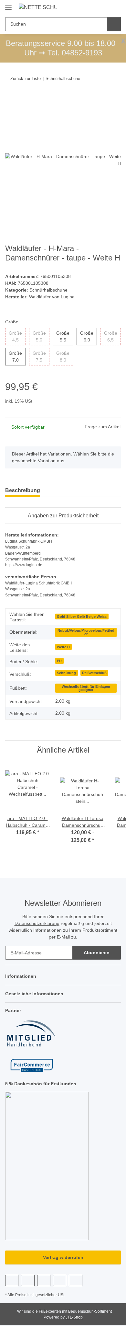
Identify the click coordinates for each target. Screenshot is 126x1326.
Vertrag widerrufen (63, 1257)
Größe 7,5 (41, 357)
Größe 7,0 (17, 357)
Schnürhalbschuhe (48, 290)
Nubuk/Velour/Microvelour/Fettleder (86, 632)
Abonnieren (97, 952)
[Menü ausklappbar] (8, 5)
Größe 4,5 (17, 336)
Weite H (63, 647)
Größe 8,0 (64, 357)
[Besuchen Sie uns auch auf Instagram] (43, 1280)
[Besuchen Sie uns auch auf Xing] (59, 1280)
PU (59, 661)
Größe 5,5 (64, 336)
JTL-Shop (74, 1317)
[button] (95, 7)
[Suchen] (114, 24)
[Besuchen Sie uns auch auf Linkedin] (75, 1280)
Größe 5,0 (41, 336)
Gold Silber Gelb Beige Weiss (82, 616)
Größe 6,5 (112, 336)
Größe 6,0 (88, 336)
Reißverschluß (94, 673)
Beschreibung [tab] (22, 490)
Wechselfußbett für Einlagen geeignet (86, 688)
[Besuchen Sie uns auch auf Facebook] (11, 1280)
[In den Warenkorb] (10, 98)
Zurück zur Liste (25, 78)
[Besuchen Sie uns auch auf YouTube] (27, 1280)
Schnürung (66, 673)
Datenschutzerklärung (37, 923)
